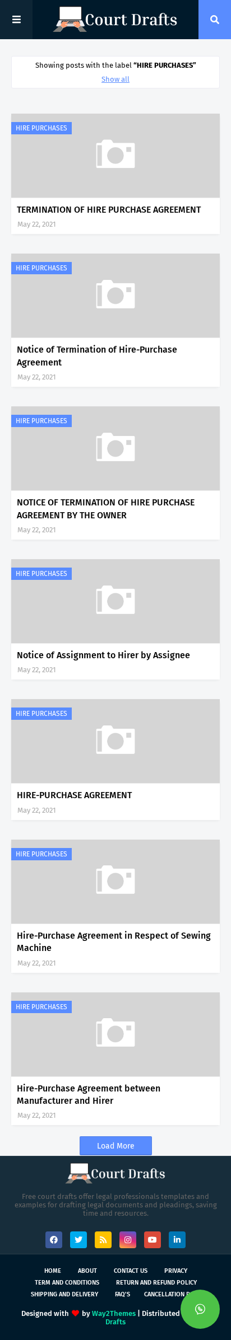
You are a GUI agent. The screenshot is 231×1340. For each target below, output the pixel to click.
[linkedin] (177, 1239)
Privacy (175, 1271)
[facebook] (53, 1239)
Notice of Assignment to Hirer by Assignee (103, 655)
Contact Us (130, 1271)
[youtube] (152, 1239)
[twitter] (78, 1239)
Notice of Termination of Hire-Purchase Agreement (97, 355)
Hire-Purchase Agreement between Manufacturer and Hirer (88, 1094)
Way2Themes (114, 1313)
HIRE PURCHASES (41, 128)
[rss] (103, 1239)
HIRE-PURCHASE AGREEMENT (74, 795)
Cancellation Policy (175, 1294)
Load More (116, 1146)
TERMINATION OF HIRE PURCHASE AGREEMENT (109, 209)
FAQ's (122, 1294)
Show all (115, 79)
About (87, 1271)
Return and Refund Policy (156, 1282)
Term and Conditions (67, 1282)
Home (52, 1271)
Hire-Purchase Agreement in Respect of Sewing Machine (114, 941)
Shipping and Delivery (64, 1294)
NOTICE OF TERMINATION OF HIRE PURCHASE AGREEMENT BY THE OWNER (106, 508)
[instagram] (127, 1239)
